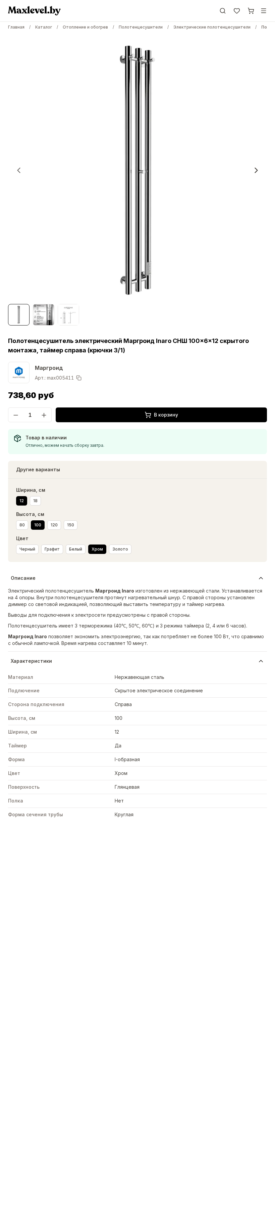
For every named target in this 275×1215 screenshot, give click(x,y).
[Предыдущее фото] (19, 170)
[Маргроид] (19, 372)
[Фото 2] (43, 315)
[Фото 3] (68, 315)
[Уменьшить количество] (15, 415)
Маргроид (49, 367)
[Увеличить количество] (44, 415)
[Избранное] (236, 10)
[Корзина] (250, 10)
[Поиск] (222, 10)
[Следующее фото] (256, 170)
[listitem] (21, 501)
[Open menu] (263, 10)
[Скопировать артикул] (78, 378)
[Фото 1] (19, 315)
